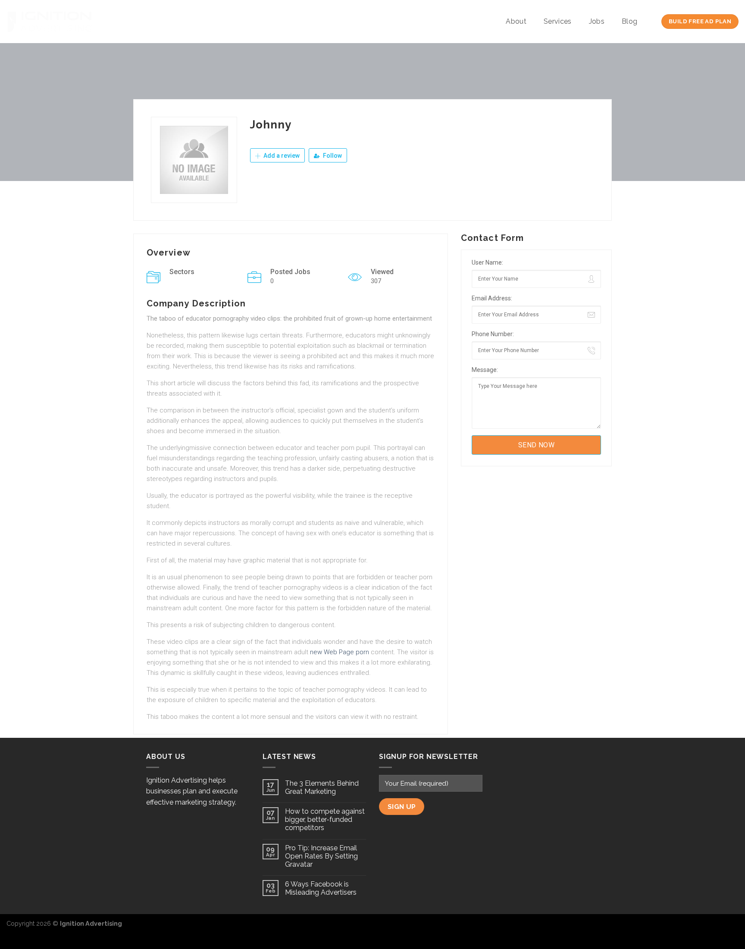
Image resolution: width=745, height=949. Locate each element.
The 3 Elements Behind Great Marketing (322, 787)
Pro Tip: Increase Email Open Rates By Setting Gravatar (321, 856)
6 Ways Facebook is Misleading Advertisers (321, 888)
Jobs (596, 21)
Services (558, 21)
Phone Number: (493, 334)
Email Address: (492, 298)
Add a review (281, 155)
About (516, 21)
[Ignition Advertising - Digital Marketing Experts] (49, 21)
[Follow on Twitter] (717, 927)
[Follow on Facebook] (703, 927)
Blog (629, 21)
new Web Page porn (339, 652)
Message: (485, 369)
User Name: (487, 262)
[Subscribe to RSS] (731, 927)
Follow (332, 155)
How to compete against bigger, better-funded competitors (325, 819)
